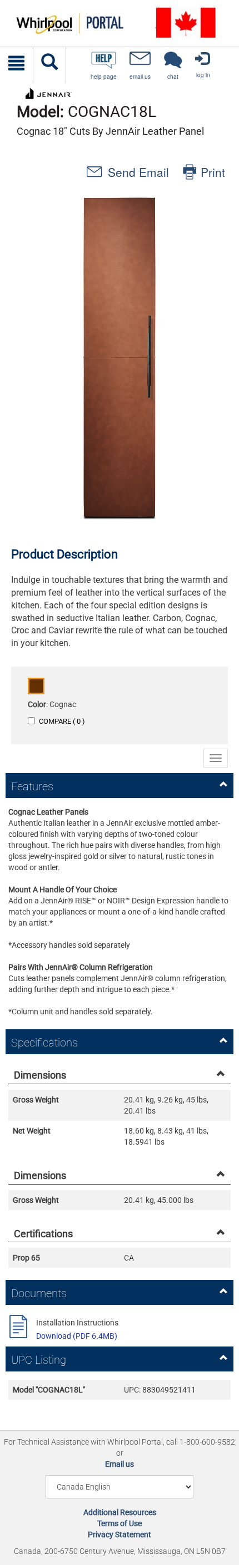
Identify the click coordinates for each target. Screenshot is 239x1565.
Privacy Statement (119, 1534)
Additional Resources (119, 1512)
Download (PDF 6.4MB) (76, 1336)
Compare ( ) (62, 721)
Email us (119, 1464)
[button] (119, 357)
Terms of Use (119, 1523)
